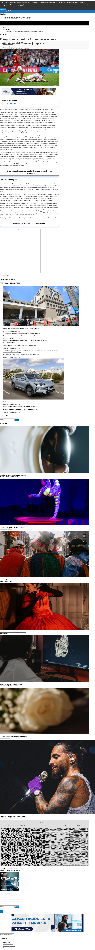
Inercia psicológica (10, 103)
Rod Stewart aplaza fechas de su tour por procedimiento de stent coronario (11, 685)
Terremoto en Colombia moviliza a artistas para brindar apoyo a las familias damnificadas (12, 817)
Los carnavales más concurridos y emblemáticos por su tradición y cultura (13, 580)
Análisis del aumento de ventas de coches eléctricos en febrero (20, 401)
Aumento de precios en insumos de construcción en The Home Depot (21, 354)
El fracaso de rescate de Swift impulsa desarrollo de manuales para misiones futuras (13, 476)
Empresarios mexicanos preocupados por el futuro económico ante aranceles (23, 336)
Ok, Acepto (3, 9)
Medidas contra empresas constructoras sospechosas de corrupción (21, 328)
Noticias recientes (5, 34)
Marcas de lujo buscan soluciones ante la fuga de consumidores (20, 409)
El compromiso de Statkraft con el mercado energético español (19, 345)
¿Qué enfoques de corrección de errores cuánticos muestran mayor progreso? (11, 869)
